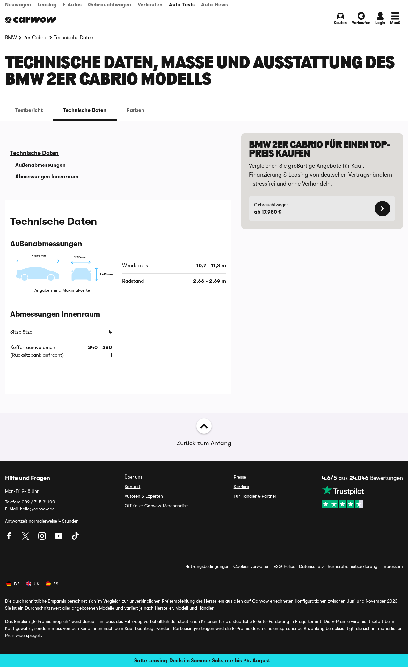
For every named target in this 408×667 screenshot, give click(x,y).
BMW (11, 37)
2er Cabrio (35, 37)
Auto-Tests (182, 5)
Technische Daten (84, 110)
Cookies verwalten (251, 566)
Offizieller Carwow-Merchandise (156, 505)
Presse (240, 477)
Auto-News (214, 5)
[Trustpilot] (362, 496)
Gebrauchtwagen (109, 5)
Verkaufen (150, 5)
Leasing (47, 5)
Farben (135, 110)
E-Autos (72, 5)
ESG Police (284, 566)
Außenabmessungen (40, 165)
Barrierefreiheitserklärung (352, 566)
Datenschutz (311, 566)
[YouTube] (59, 538)
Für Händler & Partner (255, 496)
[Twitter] (26, 538)
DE (17, 583)
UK (36, 583)
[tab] (29, 110)
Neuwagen (18, 5)
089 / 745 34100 (38, 501)
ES (55, 583)
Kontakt (132, 486)
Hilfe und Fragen (27, 478)
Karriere (241, 486)
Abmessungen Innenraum (46, 177)
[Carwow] (30, 20)
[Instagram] (42, 538)
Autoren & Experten (144, 496)
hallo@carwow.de (37, 508)
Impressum (392, 566)
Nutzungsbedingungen (207, 566)
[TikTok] (75, 538)
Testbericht (29, 110)
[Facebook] (9, 538)
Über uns (133, 477)
